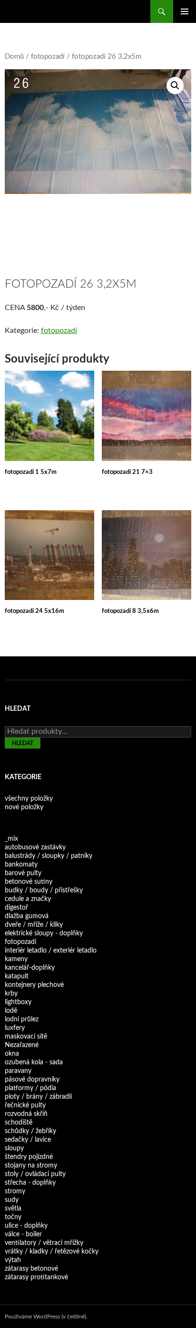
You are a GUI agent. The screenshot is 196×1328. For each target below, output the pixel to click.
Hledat (22, 743)
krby (11, 993)
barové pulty (23, 873)
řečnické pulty (25, 1105)
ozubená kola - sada (34, 1062)
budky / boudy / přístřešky (44, 890)
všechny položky (29, 798)
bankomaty (21, 864)
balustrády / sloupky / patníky (48, 856)
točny (13, 1217)
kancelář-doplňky (30, 967)
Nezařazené (22, 1045)
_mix (11, 838)
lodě (11, 1010)
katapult (17, 976)
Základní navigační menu (184, 11)
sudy (12, 1200)
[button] (175, 85)
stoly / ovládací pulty (35, 1174)
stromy (15, 1191)
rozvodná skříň (26, 1114)
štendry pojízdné (29, 1157)
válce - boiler (23, 1234)
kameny (16, 959)
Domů (14, 56)
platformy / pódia (30, 1088)
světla (13, 1208)
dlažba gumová (27, 916)
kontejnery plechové (34, 985)
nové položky (24, 807)
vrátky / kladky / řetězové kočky (51, 1251)
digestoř (16, 907)
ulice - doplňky (26, 1225)
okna (12, 1053)
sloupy (14, 1148)
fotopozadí (48, 56)
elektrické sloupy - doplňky (44, 933)
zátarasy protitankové (36, 1277)
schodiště (18, 1122)
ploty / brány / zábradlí (38, 1096)
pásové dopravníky (32, 1079)
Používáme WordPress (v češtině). (46, 1316)
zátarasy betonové (31, 1268)
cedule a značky (28, 899)
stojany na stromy (31, 1165)
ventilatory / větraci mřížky (44, 1243)
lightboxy (18, 1002)
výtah (13, 1260)
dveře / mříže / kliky (34, 924)
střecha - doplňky (30, 1182)
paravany (18, 1071)
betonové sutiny (28, 881)
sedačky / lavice (28, 1139)
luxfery (15, 1028)
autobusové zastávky (35, 847)
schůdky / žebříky (30, 1131)
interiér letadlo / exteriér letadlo (51, 950)
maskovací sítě (26, 1036)
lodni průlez (22, 1019)
